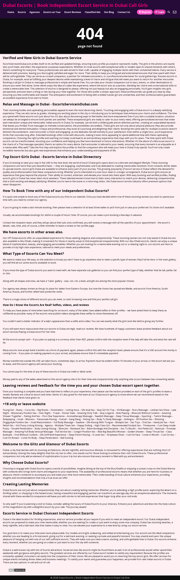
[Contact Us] (174, 12)
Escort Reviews (72, 12)
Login (161, 12)
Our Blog (109, 12)
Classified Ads (92, 12)
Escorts (22, 12)
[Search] (168, 12)
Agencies (35, 12)
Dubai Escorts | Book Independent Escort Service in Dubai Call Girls (75, 5)
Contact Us (124, 12)
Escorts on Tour (52, 12)
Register (146, 12)
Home (10, 12)
